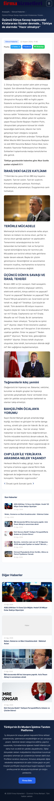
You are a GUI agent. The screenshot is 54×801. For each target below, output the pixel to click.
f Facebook (27, 47)
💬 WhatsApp (39, 47)
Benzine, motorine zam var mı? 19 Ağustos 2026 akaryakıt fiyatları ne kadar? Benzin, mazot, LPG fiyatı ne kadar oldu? (31, 544)
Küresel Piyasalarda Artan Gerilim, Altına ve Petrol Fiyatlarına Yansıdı (31, 553)
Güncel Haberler (18, 12)
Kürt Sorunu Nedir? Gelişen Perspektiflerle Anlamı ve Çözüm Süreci (31, 533)
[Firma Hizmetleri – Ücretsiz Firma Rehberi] (23, 3)
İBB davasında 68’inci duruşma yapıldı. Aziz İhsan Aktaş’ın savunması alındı (31, 523)
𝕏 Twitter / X (16, 47)
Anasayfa (5, 12)
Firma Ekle (27, 780)
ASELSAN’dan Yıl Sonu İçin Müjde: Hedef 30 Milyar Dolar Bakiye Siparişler (31, 505)
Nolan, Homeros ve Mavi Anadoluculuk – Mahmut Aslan (27, 514)
